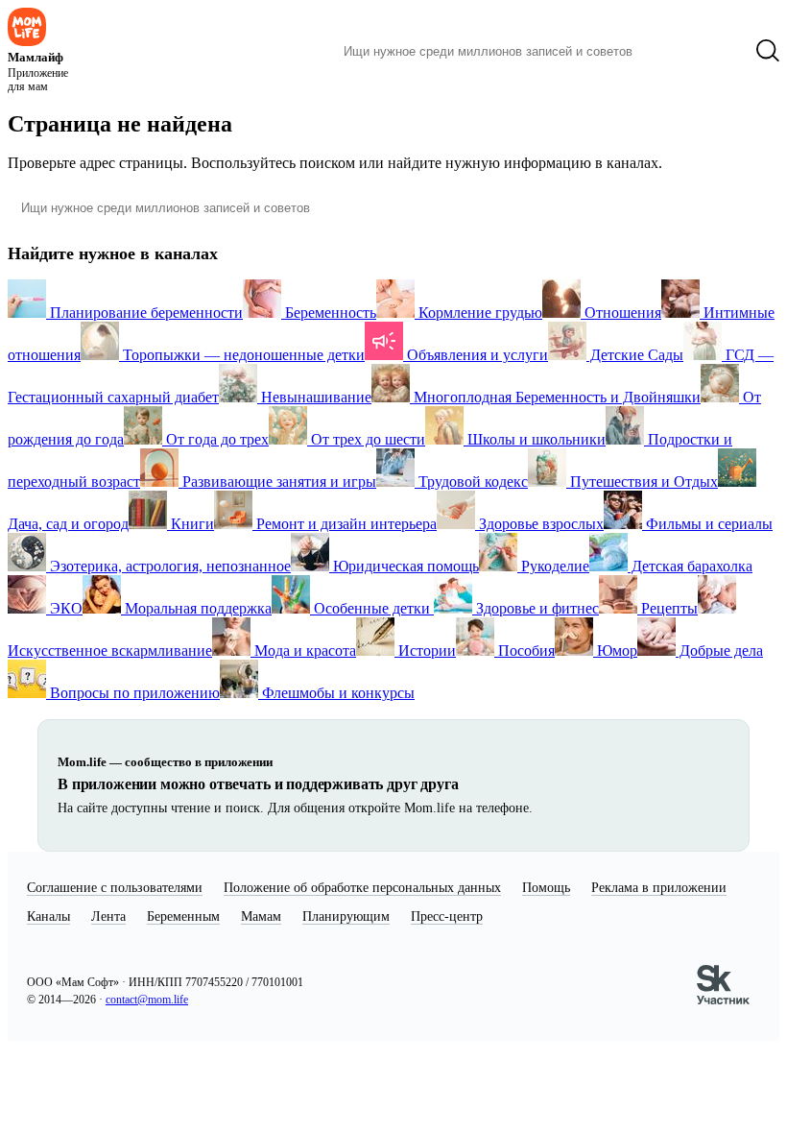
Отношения (621, 312)
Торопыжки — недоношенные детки (242, 355)
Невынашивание (314, 397)
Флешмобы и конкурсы (336, 693)
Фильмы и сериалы (707, 524)
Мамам (261, 916)
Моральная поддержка (196, 608)
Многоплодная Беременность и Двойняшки (555, 397)
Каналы (48, 916)
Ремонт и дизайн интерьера (344, 524)
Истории (425, 650)
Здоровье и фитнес (535, 608)
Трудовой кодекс (471, 481)
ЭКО (64, 608)
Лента (108, 916)
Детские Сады (634, 355)
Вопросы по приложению (133, 693)
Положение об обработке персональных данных (362, 887)
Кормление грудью (478, 312)
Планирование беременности (144, 312)
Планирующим (346, 916)
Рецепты (667, 608)
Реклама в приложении (659, 887)
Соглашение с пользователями (115, 887)
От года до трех (215, 439)
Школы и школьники (535, 439)
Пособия (524, 650)
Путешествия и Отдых (642, 481)
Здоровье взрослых (539, 524)
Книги (190, 524)
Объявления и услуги (475, 355)
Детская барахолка (690, 566)
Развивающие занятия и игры (277, 481)
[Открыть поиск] (767, 50)
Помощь (546, 887)
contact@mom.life (147, 999)
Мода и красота (303, 650)
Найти (676, 51)
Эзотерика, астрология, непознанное (168, 566)
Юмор (615, 650)
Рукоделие (553, 566)
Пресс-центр (447, 916)
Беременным (183, 916)
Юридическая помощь (404, 566)
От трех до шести (366, 439)
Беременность (328, 312)
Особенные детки (372, 608)
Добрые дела (719, 650)
